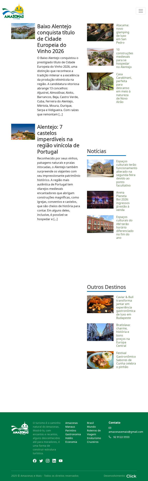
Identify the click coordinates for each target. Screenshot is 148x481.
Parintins (70, 430)
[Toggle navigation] (141, 10)
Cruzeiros (93, 442)
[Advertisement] (106, 125)
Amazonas (71, 423)
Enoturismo (94, 438)
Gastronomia (73, 434)
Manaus (70, 426)
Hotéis (69, 438)
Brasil (90, 423)
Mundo (91, 426)
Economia (71, 442)
